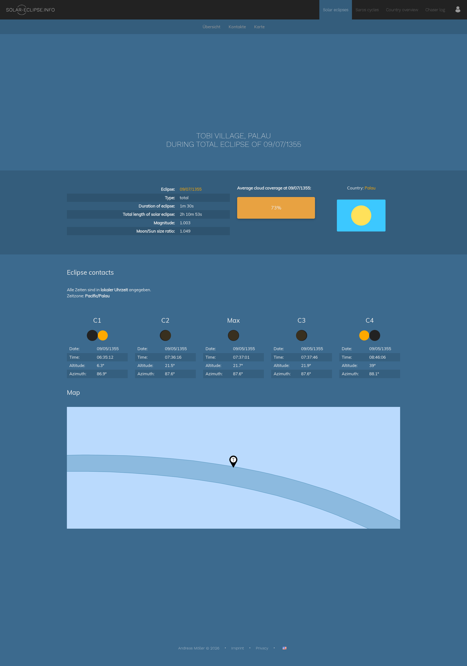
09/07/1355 (191, 189)
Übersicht (211, 26)
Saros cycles (367, 9)
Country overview (402, 9)
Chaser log (435, 9)
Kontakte (237, 26)
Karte (259, 26)
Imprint (237, 648)
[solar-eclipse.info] (30, 9)
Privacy (262, 648)
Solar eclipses (335, 9)
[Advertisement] (233, 75)
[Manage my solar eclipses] (458, 9)
